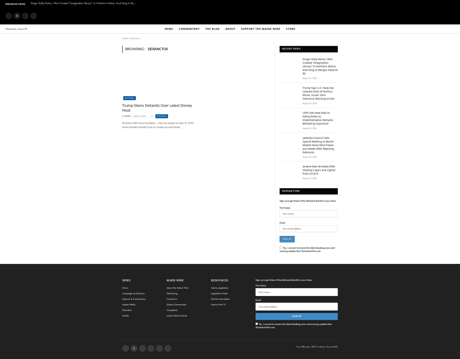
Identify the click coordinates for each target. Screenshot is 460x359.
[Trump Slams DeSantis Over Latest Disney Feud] (158, 80)
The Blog (212, 28)
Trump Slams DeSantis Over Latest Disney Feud (157, 108)
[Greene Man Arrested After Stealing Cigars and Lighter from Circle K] (289, 171)
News (169, 28)
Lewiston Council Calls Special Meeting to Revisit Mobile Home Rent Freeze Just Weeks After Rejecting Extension (318, 145)
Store (290, 28)
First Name (285, 207)
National (129, 98)
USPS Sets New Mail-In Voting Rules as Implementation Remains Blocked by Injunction (318, 118)
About (230, 28)
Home (125, 38)
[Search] (453, 29)
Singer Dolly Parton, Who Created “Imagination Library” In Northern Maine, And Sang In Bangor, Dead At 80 (84, 3)
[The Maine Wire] (230, 15)
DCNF (128, 116)
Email (282, 222)
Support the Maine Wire (260, 28)
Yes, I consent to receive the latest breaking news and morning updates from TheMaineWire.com (307, 249)
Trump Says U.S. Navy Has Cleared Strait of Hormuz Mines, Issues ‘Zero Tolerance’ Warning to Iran (319, 93)
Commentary (189, 28)
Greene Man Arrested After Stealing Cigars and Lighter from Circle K (319, 170)
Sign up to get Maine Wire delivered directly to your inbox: (308, 200)
